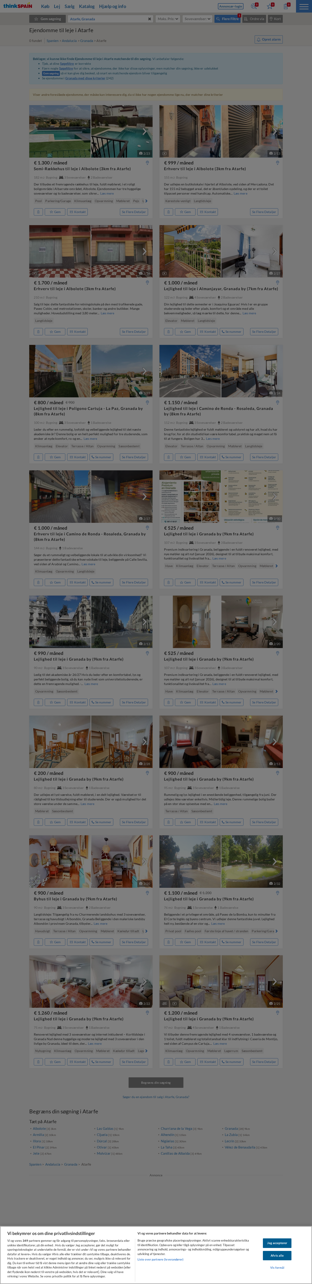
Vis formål (277, 1268)
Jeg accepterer (277, 1243)
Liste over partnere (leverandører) (160, 1259)
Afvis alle (277, 1255)
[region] (156, 1255)
